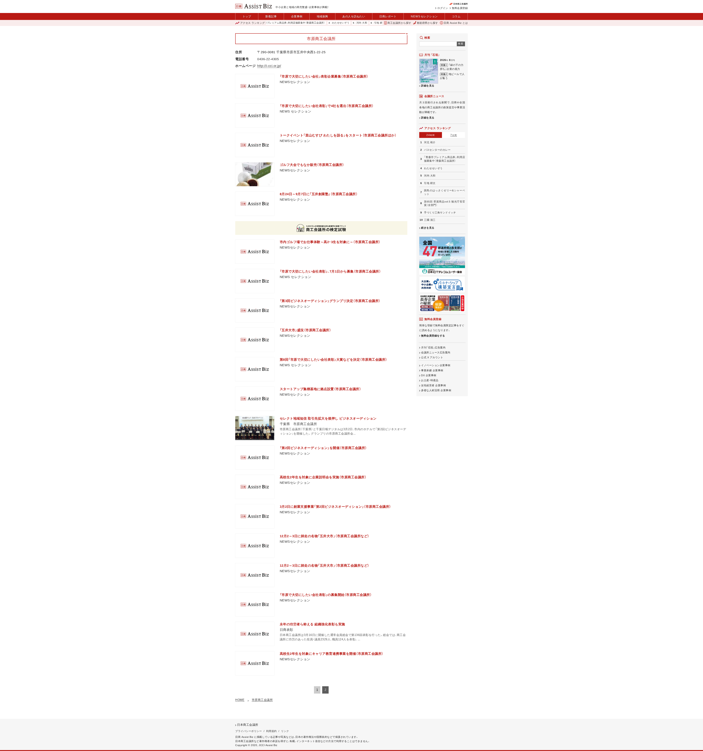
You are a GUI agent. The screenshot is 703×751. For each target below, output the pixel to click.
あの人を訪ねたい (353, 16)
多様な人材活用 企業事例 (436, 390)
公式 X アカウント (432, 357)
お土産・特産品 (429, 380)
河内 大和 (334, 23)
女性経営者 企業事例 (433, 385)
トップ (247, 16)
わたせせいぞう (313, 23)
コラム (456, 16)
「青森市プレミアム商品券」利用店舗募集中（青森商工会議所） (444, 159)
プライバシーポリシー (248, 731)
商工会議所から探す (399, 22)
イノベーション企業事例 (435, 365)
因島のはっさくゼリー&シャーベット (444, 192)
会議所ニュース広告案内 (435, 352)
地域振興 (322, 16)
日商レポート (387, 16)
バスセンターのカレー (437, 149)
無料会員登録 (460, 8)
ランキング (252, 22)
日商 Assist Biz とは (456, 22)
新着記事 (271, 16)
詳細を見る (427, 85)
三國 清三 (430, 219)
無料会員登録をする (433, 335)
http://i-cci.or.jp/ (269, 66)
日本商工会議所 (247, 724)
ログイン (442, 8)
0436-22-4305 (268, 59)
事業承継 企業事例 (432, 370)
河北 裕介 (430, 142)
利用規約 (271, 731)
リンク (285, 731)
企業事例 (296, 16)
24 (430, 135)
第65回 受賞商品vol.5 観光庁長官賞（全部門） (444, 203)
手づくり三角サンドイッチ (440, 212)
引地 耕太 (352, 23)
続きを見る (427, 227)
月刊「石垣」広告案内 (433, 347)
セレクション (424, 16)
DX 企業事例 (428, 375)
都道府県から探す (427, 22)
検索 (461, 43)
